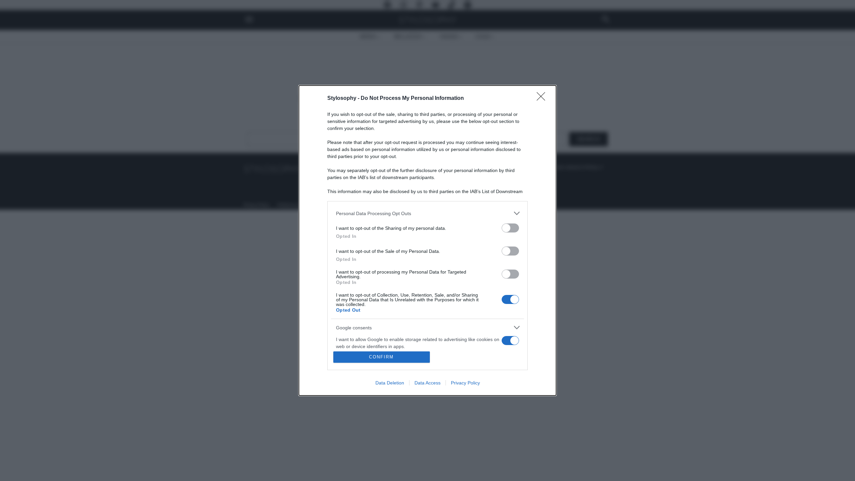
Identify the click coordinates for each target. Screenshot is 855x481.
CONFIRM (381, 356)
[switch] (510, 227)
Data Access (427, 382)
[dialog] (427, 240)
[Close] (543, 98)
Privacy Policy (465, 382)
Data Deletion (389, 382)
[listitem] (427, 213)
